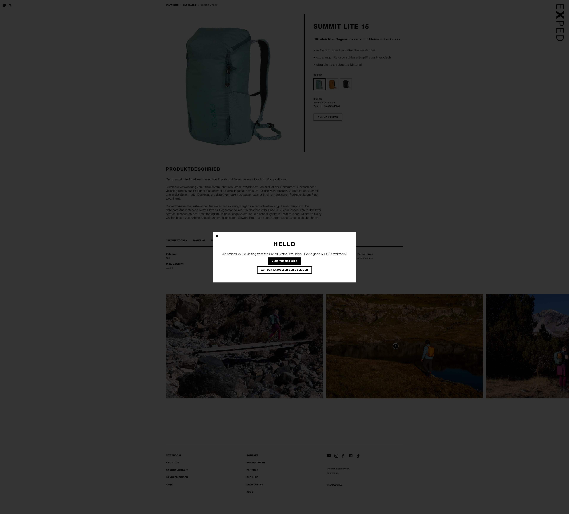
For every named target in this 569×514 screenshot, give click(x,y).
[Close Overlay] (217, 236)
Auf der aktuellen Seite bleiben (284, 270)
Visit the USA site (284, 261)
